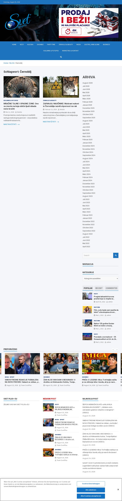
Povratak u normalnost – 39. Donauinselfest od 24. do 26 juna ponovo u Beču (105, 339)
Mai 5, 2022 (100, 342)
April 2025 (86, 133)
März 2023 (86, 212)
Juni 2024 (86, 165)
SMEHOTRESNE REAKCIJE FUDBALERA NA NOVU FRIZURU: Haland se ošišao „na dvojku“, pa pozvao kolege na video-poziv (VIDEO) (22, 383)
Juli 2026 (86, 86)
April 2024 (86, 171)
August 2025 (88, 121)
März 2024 (87, 174)
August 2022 (88, 234)
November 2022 (88, 224)
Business (106, 44)
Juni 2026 (86, 89)
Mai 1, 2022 (100, 315)
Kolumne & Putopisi (51, 51)
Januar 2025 (87, 143)
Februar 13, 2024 (51, 109)
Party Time (51, 44)
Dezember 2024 (89, 146)
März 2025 (86, 136)
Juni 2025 (86, 127)
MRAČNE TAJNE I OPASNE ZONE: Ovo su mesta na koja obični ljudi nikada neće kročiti (21, 106)
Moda (78, 44)
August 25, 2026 (12, 385)
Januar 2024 (87, 180)
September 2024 (89, 155)
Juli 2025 (86, 124)
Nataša (19, 112)
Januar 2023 (87, 218)
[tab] (88, 288)
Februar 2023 (87, 215)
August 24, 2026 (89, 385)
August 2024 (88, 158)
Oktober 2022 (88, 228)
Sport (12, 377)
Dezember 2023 (88, 184)
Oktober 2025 (88, 114)
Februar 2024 (88, 177)
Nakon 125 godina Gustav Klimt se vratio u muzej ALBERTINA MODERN (104, 326)
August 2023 (88, 196)
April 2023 (86, 209)
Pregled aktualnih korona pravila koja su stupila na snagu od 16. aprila (104, 299)
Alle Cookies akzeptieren (91, 496)
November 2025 (88, 111)
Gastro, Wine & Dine (91, 44)
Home (14, 44)
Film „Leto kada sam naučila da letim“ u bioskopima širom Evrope (106, 312)
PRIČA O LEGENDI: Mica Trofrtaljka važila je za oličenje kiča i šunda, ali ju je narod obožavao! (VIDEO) (99, 382)
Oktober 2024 (88, 152)
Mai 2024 (86, 168)
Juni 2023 (86, 202)
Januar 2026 (87, 105)
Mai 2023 (86, 206)
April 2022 (86, 247)
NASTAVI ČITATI (10, 124)
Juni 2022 (86, 240)
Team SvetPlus (26, 385)
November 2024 (89, 149)
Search (115, 255)
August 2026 (88, 83)
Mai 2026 (86, 92)
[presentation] (113, 349)
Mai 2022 (86, 243)
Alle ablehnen (91, 490)
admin (110, 302)
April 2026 (86, 96)
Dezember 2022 (88, 221)
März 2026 (86, 99)
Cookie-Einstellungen (91, 484)
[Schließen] (118, 489)
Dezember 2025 (88, 108)
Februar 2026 (87, 102)
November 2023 (88, 187)
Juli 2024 (86, 162)
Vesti (22, 44)
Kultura (30, 44)
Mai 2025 (86, 130)
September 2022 (89, 231)
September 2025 (89, 118)
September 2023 (89, 193)
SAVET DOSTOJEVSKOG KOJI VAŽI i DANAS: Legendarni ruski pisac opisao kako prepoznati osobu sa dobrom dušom (100, 465)
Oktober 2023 (88, 190)
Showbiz (40, 44)
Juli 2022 (86, 237)
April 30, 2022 (100, 302)
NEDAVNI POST (49, 398)
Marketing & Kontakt (70, 51)
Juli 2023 (86, 199)
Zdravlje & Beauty (66, 44)
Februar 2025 (87, 140)
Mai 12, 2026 (9, 112)
